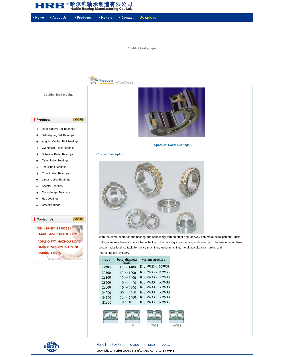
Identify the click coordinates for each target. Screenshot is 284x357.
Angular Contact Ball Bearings (60, 141)
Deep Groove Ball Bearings (58, 128)
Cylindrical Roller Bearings (58, 147)
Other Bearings (51, 205)
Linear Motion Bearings (56, 179)
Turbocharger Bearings (56, 192)
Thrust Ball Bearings (54, 167)
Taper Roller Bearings (55, 160)
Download (148, 17)
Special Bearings (52, 186)
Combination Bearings (55, 173)
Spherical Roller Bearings (57, 154)
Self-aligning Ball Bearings (58, 135)
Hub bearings (50, 198)
